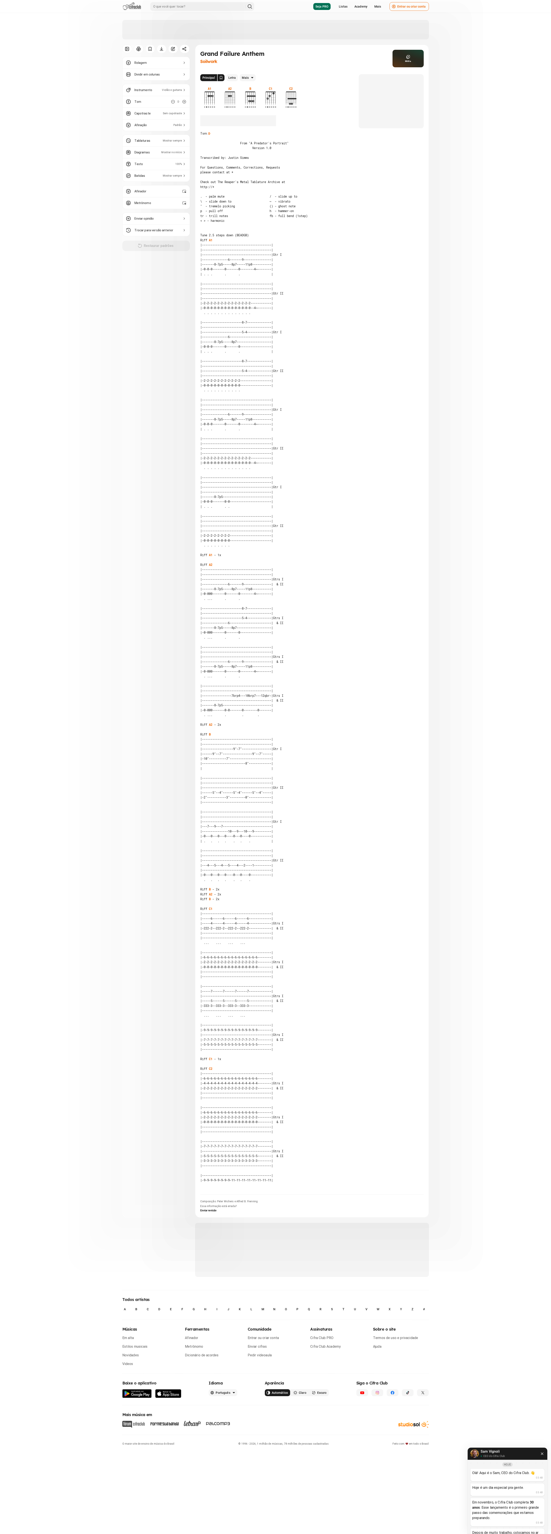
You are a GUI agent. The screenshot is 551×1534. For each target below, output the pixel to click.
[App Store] (168, 1393)
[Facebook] (392, 1392)
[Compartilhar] (184, 49)
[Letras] (192, 1423)
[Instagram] (377, 1392)
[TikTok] (408, 1392)
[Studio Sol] (413, 1424)
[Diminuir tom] (173, 101)
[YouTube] (362, 1392)
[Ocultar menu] (127, 49)
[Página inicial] (132, 6)
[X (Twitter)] (423, 1392)
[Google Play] (137, 1393)
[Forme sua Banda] (164, 1423)
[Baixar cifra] (161, 49)
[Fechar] (542, 1453)
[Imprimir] (139, 49)
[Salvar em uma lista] (150, 49)
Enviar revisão (208, 1210)
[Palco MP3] (218, 1423)
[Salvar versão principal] (221, 77)
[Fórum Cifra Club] (133, 1424)
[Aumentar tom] (184, 101)
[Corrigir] (173, 49)
